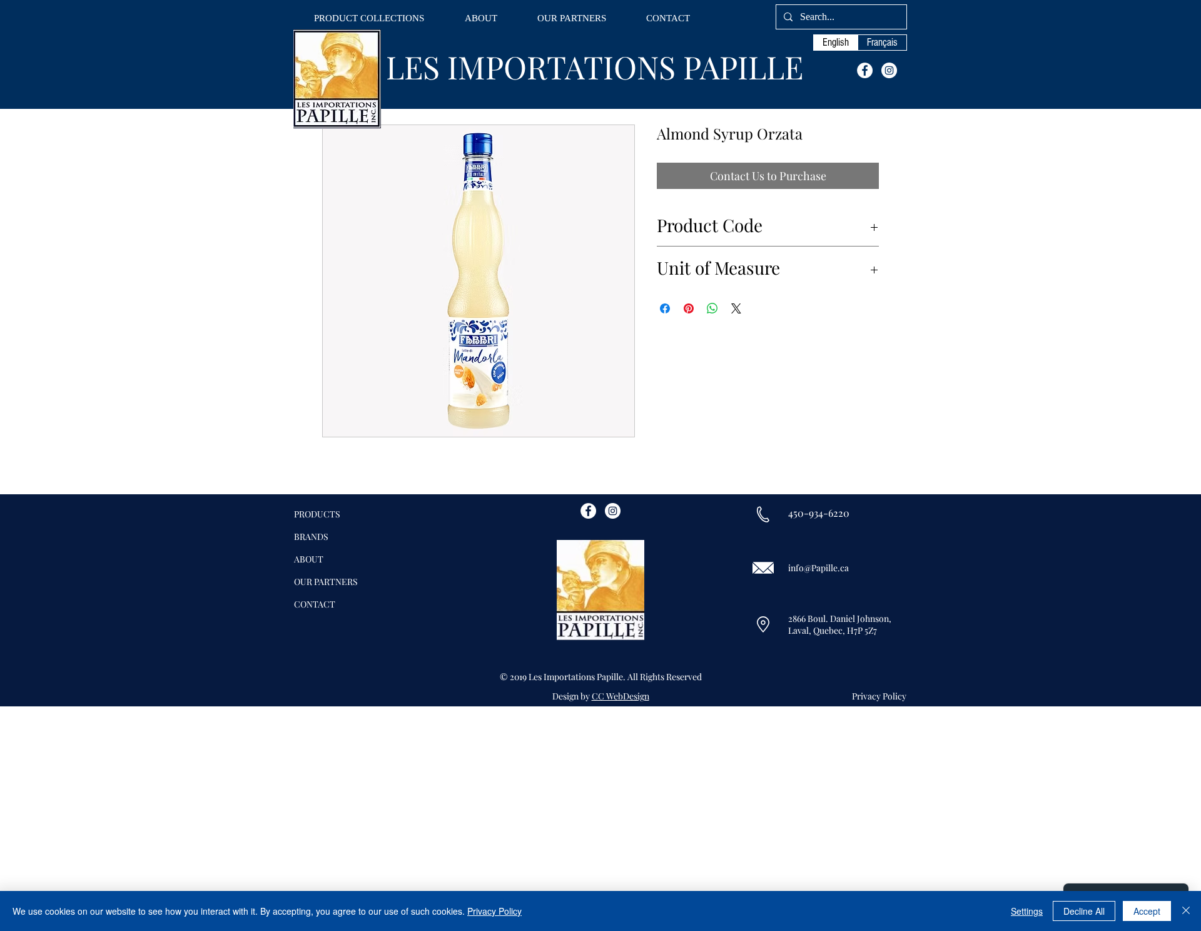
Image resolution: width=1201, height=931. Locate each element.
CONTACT (314, 604)
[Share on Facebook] (664, 308)
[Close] (1185, 911)
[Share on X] (736, 308)
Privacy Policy (494, 911)
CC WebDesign (620, 696)
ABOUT (308, 559)
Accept (1146, 911)
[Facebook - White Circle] (865, 70)
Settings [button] (1027, 911)
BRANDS (311, 536)
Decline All (1084, 911)
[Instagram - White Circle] (889, 70)
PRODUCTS (317, 514)
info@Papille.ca (818, 568)
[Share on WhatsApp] (712, 308)
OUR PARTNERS (326, 582)
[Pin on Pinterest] (688, 308)
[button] (369, 18)
